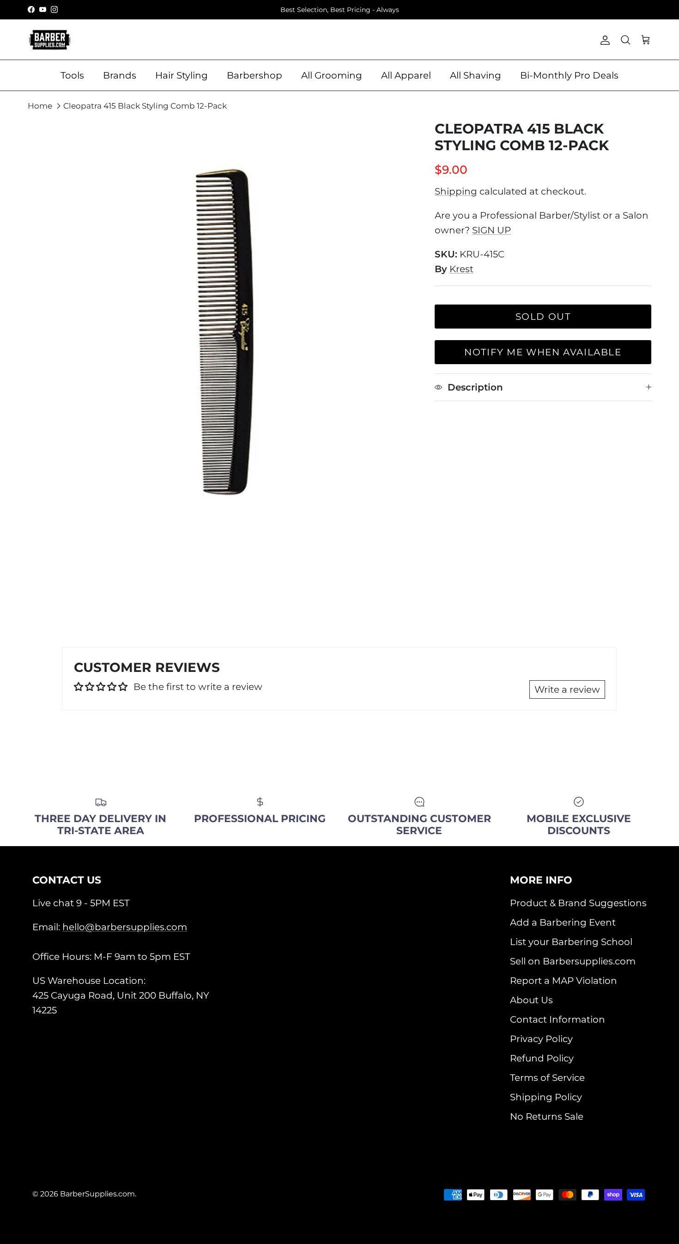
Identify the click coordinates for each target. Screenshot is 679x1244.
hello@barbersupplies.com (124, 927)
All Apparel (406, 75)
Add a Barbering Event (563, 922)
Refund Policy (542, 1058)
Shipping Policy (546, 1097)
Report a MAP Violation (563, 980)
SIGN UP (491, 230)
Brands (119, 75)
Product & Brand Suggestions (578, 903)
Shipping (456, 191)
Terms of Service (547, 1077)
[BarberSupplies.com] (50, 40)
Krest (461, 268)
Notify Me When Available (542, 352)
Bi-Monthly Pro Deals (569, 75)
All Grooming (331, 75)
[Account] (603, 40)
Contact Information (557, 1019)
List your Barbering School (571, 941)
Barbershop (254, 75)
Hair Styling (181, 75)
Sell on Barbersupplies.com (573, 961)
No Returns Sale (546, 1116)
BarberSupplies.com (97, 1193)
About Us (531, 1000)
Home (40, 105)
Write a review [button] (567, 689)
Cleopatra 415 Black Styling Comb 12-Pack (145, 105)
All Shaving (475, 75)
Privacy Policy (541, 1038)
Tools (72, 75)
